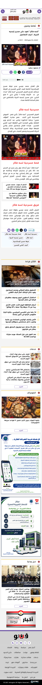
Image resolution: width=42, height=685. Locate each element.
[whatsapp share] (15, 72)
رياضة (16, 647)
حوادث (25, 652)
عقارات (16, 657)
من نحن (32, 677)
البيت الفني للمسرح (21, 245)
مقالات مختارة (26, 657)
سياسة (23, 647)
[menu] (39, 11)
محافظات (17, 652)
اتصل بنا (25, 677)
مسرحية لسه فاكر (31, 234)
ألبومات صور (15, 662)
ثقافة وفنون (34, 652)
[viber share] (8, 230)
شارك (28, 72)
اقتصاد (9, 647)
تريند (7, 662)
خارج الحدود (7, 652)
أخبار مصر (31, 647)
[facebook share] (23, 72)
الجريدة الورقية (10, 667)
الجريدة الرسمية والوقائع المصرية (26, 672)
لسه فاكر (29, 237)
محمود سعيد (33, 67)
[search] (3, 11)
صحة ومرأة (7, 657)
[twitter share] (19, 72)
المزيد (21, 387)
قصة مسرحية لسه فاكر (13, 234)
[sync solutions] (34, 682)
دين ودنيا (33, 662)
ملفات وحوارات (23, 667)
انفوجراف (34, 667)
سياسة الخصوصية (13, 677)
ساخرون (25, 662)
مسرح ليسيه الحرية (16, 237)
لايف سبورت (8, 672)
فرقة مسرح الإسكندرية (21, 241)
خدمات (36, 657)
